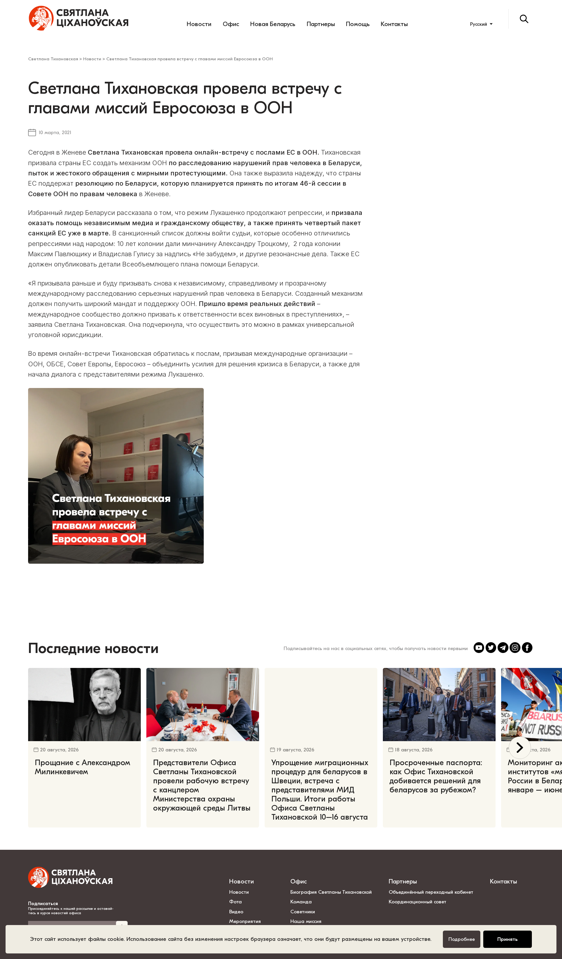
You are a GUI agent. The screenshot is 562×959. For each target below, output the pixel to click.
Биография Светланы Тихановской (331, 892)
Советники (302, 911)
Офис (231, 24)
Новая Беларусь (272, 24)
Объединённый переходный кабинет (431, 892)
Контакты (394, 24)
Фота (235, 902)
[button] (520, 747)
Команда (301, 902)
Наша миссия (305, 921)
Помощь (358, 24)
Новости (199, 24)
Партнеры (321, 24)
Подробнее (461, 939)
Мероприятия (245, 921)
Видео (236, 911)
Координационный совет (417, 902)
